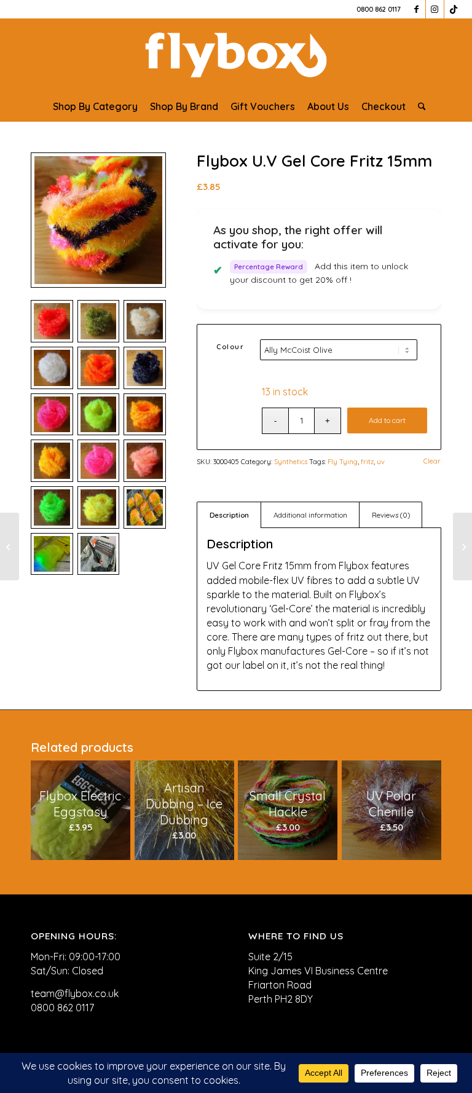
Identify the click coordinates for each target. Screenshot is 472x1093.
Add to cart (387, 420)
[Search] (419, 106)
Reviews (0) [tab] (391, 514)
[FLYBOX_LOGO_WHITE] (235, 54)
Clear (432, 461)
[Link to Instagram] (435, 9)
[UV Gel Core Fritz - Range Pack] (98, 220)
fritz (367, 461)
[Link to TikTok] (453, 9)
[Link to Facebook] (416, 9)
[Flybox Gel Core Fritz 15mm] (9, 546)
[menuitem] (95, 106)
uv (381, 461)
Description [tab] (229, 514)
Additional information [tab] (310, 514)
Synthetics (290, 461)
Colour (230, 346)
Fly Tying (343, 461)
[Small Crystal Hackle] (462, 546)
